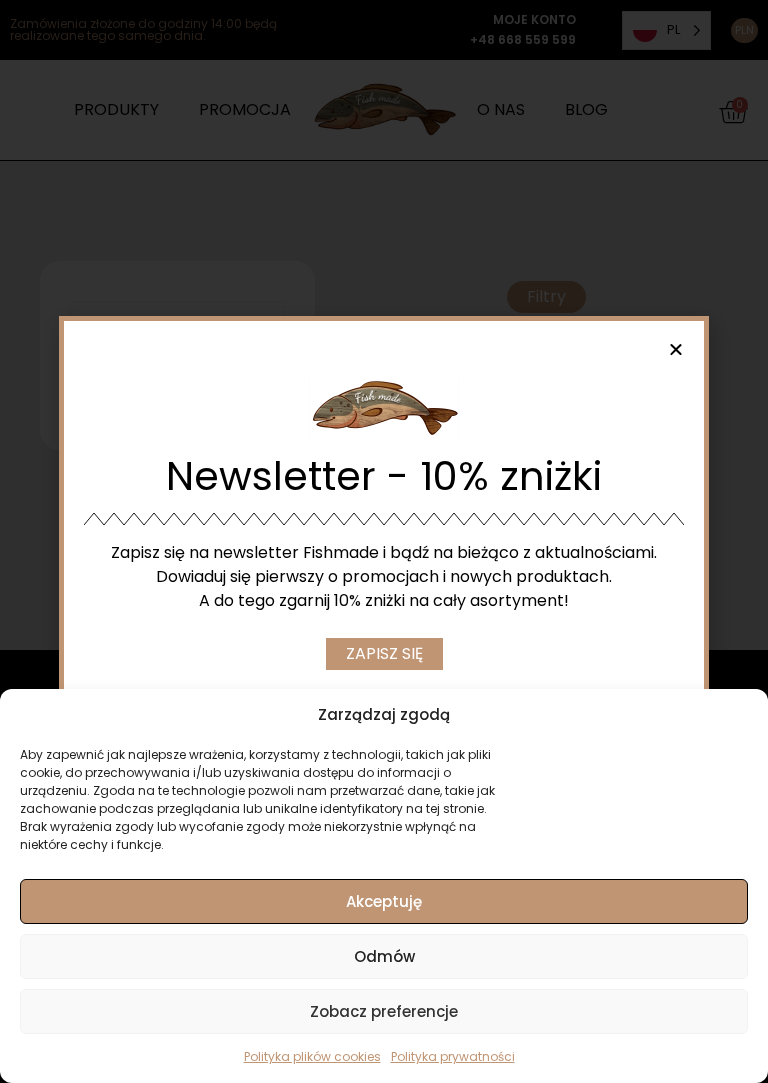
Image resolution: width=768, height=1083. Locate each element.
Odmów (384, 956)
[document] (384, 541)
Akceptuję (384, 901)
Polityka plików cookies (312, 1056)
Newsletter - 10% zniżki (384, 476)
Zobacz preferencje (384, 1011)
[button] (676, 349)
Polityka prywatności (453, 1056)
